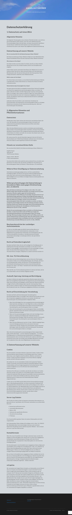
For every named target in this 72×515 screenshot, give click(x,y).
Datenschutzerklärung (11, 502)
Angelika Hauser (36, 8)
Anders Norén (58, 510)
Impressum (9, 500)
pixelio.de (29, 500)
